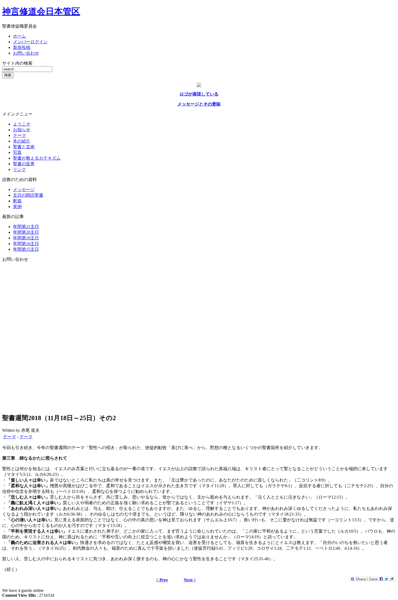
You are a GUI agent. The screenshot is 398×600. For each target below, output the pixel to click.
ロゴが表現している (199, 94)
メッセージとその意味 (199, 104)
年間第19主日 (26, 238)
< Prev (162, 580)
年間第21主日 (26, 226)
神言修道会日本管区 (41, 11)
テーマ (9, 436)
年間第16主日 (26, 243)
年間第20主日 (26, 232)
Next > (190, 580)
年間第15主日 (26, 249)
